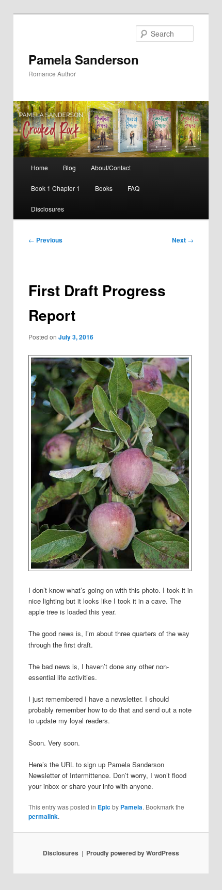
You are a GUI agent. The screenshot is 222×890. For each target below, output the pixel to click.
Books (104, 188)
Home (39, 167)
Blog (69, 167)
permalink (43, 816)
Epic (104, 807)
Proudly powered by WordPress (132, 852)
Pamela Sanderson (83, 59)
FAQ (133, 188)
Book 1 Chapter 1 (55, 188)
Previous (45, 240)
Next (183, 240)
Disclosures (47, 208)
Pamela (131, 807)
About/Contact (111, 167)
